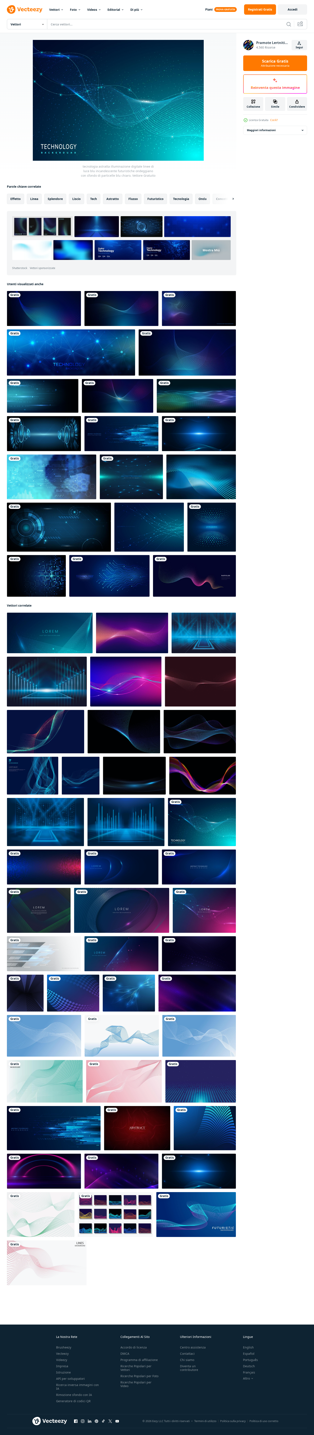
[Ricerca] (288, 24)
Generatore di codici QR (73, 1401)
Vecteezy (62, 1354)
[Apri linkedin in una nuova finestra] (89, 1421)
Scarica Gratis (275, 63)
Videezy (61, 1360)
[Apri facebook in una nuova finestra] (75, 1421)
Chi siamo (187, 1360)
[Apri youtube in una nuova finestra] (117, 1421)
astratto (112, 199)
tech (93, 199)
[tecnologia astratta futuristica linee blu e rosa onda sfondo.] (121, 953)
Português (250, 1360)
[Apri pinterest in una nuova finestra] (96, 1421)
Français (249, 1372)
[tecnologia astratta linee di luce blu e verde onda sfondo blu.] (39, 910)
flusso (133, 199)
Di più (134, 10)
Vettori (54, 10)
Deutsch (249, 1366)
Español (248, 1354)
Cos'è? (274, 120)
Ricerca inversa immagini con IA (77, 1387)
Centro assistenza (193, 1347)
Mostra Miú (211, 250)
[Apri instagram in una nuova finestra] (82, 1421)
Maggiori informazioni (261, 130)
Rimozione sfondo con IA (74, 1395)
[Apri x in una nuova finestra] (110, 1421)
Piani (209, 9)
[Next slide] (229, 199)
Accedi (292, 9)
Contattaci (187, 1354)
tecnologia (181, 199)
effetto (15, 199)
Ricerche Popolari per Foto (139, 1376)
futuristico (155, 199)
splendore (55, 199)
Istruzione (63, 1372)
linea (34, 199)
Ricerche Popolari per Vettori (135, 1368)
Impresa (62, 1366)
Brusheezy (63, 1347)
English (248, 1347)
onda (203, 199)
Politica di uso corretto (263, 1421)
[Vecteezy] (24, 9)
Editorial (113, 10)
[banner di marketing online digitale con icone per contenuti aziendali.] (51, 477)
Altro (246, 1378)
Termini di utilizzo (205, 1421)
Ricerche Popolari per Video (135, 1384)
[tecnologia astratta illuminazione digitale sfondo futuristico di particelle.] (204, 910)
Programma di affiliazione (139, 1360)
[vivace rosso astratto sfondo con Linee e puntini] (137, 1128)
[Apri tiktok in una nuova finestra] (103, 1421)
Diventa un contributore (189, 1368)
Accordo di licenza (133, 1347)
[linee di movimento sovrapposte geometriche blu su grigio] (44, 953)
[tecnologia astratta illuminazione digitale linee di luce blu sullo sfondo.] (50, 633)
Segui (299, 47)
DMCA (124, 1354)
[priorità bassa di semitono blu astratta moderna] (201, 477)
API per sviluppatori (70, 1379)
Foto (73, 10)
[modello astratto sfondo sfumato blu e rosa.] (121, 910)
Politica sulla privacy (233, 1421)
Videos (92, 10)
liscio (76, 199)
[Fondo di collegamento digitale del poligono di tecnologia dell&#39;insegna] (71, 352)
